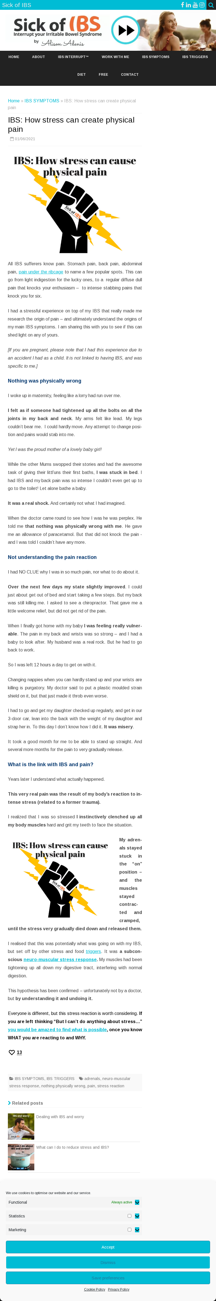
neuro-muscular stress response (60, 959)
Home (13, 57)
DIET (81, 75)
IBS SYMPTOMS (155, 57)
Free (103, 75)
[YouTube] (195, 5)
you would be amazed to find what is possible (57, 1029)
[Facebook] (182, 5)
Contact (130, 75)
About (38, 57)
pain (91, 1086)
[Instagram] (201, 5)
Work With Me (115, 57)
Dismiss (108, 1262)
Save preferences (108, 1277)
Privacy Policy (118, 1289)
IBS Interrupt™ (73, 57)
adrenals (92, 1078)
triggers (93, 951)
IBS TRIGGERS (195, 57)
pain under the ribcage (41, 272)
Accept (108, 1247)
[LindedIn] (188, 5)
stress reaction (110, 1086)
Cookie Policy (94, 1289)
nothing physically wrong (63, 1086)
